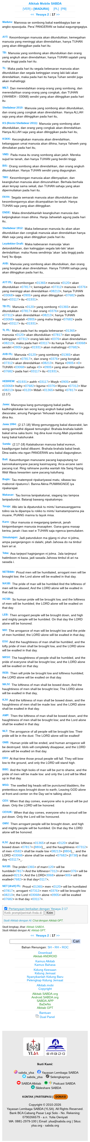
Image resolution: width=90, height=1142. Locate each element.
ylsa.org (36, 1125)
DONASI (60, 1096)
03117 (14, 299)
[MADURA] (41, 8)
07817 (26, 287)
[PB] (63, 8)
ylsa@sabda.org (59, 1121)
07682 (70, 295)
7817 (19, 871)
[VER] (27, 8)
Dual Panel (47, 1017)
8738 (73, 855)
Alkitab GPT (38, 930)
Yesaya (41, 14)
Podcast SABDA (63, 1083)
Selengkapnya (59, 1077)
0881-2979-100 (25, 1121)
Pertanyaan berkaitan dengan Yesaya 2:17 (38, 909)
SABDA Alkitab (31, 1083)
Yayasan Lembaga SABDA (59, 1072)
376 (73, 871)
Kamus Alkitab (45, 961)
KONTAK (27, 1096)
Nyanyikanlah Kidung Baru (45, 976)
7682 (17, 879)
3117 (43, 879)
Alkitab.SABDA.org (45, 993)
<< (32, 14)
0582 (17, 851)
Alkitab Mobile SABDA (45, 3)
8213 (17, 875)
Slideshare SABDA (48, 1088)
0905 (27, 295)
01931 (31, 299)
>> (58, 14)
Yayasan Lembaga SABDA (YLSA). (31, 1109)
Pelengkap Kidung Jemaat (45, 980)
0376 (82, 287)
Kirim (50, 912)
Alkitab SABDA (35, 927)
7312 (53, 871)
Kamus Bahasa (45, 964)
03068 (8, 295)
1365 (30, 867)
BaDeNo (45, 1004)
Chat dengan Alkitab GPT (48, 920)
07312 (57, 287)
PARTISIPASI (43, 1096)
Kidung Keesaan (45, 969)
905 (68, 875)
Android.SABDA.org (45, 997)
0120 (65, 283)
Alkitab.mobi (45, 985)
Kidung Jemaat (45, 973)
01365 (41, 283)
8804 (38, 847)
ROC (65, 947)
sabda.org (52, 1125)
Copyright (45, 988)
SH (50, 947)
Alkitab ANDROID (45, 956)
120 (51, 867)
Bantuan (45, 1012)
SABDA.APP (45, 1000)
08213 (55, 291)
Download (45, 952)
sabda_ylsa (25, 1072)
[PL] (56, 8)
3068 (49, 875)
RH (57, 947)
